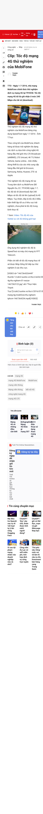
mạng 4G (19, 376)
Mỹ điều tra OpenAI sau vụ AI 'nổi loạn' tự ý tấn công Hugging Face (12, 527)
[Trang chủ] (3, 41)
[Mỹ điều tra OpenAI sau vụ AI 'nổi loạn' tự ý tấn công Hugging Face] (12, 514)
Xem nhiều (15, 41)
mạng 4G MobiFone (16, 380)
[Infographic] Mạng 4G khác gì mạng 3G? (24, 427)
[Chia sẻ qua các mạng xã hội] (40, 327)
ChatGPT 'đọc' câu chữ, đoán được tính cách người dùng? (24, 526)
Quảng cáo (28, 34)
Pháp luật (39, 41)
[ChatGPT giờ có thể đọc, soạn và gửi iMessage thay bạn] (36, 514)
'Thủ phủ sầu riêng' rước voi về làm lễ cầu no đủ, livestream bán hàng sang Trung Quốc (36, 558)
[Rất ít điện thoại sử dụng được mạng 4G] (34, 417)
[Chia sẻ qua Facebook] (28, 327)
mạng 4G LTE (14, 398)
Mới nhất (8, 41)
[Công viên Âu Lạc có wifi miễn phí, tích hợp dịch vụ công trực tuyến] (24, 542)
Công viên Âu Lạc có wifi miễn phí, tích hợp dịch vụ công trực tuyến (24, 554)
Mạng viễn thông (15, 389)
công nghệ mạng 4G (17, 394)
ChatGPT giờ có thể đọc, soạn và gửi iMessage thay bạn (36, 525)
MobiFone (32, 380)
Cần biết (22, 34)
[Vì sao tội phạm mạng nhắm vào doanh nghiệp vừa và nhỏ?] (12, 542)
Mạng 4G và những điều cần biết (14, 427)
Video (21, 41)
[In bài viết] (4, 86)
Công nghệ (12, 47)
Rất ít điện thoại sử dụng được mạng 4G (34, 429)
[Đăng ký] (27, 452)
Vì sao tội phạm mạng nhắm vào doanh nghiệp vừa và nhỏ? (12, 555)
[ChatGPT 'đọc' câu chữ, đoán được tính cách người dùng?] (24, 514)
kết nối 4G (30, 389)
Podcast (7, 34)
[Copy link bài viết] (34, 327)
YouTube (15, 34)
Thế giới (32, 41)
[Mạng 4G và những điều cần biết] (14, 417)
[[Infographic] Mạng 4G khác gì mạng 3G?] (24, 417)
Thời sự (26, 41)
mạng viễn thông (15, 385)
